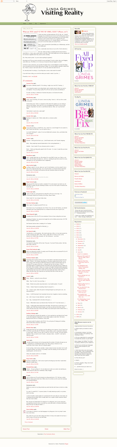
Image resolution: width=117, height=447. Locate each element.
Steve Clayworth (30, 214)
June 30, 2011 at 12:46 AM (32, 419)
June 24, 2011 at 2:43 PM (32, 246)
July (79, 250)
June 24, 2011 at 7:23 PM (32, 337)
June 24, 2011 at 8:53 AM (32, 152)
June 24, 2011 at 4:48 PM (32, 273)
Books (30, 23)
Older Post (66, 429)
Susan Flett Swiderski (31, 249)
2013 (77, 232)
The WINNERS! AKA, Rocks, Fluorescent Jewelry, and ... (82, 267)
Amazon (77, 88)
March (79, 307)
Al (26, 375)
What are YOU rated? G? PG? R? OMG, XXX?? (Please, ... (83, 257)
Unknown (28, 125)
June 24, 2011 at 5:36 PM (32, 310)
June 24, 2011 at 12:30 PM (32, 228)
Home (24, 23)
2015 (77, 228)
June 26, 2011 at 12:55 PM (32, 406)
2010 (77, 314)
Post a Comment (29, 422)
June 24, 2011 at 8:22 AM (32, 122)
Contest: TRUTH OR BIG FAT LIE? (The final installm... (83, 272)
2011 (77, 237)
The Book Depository (80, 142)
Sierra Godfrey (30, 409)
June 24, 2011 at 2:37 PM (32, 238)
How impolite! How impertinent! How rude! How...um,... (83, 296)
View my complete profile (81, 44)
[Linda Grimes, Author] (75, 196)
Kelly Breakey (29, 97)
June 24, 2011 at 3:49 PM (32, 254)
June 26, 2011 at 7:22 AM (32, 382)
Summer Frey (29, 83)
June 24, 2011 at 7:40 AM (32, 94)
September (81, 245)
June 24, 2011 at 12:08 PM (32, 211)
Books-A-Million (78, 141)
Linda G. (28, 138)
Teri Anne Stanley (30, 203)
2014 (77, 230)
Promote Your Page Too (79, 197)
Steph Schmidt (30, 182)
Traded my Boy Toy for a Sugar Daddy (83, 284)
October (80, 243)
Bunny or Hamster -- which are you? (82, 291)
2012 (77, 235)
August (80, 247)
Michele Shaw (29, 327)
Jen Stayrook (29, 231)
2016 (77, 226)
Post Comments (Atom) (49, 434)
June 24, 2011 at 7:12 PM (32, 324)
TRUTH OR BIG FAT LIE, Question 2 (83, 276)
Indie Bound (78, 92)
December (80, 239)
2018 (77, 224)
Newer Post (26, 429)
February (80, 309)
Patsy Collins (29, 358)
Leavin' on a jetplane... (83, 254)
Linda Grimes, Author (79, 194)
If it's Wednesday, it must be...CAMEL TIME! (83, 299)
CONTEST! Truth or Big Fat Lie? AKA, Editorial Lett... (83, 280)
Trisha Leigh (29, 191)
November (80, 241)
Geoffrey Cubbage (30, 313)
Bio (36, 23)
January (80, 311)
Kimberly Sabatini (30, 257)
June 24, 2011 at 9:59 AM (32, 179)
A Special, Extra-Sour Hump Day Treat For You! (83, 262)
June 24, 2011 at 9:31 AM (32, 172)
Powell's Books (78, 90)
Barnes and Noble (79, 89)
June (79, 252)
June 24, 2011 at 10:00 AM (32, 188)
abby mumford (30, 165)
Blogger (66, 443)
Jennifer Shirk (29, 116)
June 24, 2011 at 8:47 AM (32, 135)
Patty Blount (29, 155)
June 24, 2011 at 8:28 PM (32, 355)
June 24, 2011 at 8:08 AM (32, 113)
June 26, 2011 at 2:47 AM (32, 372)
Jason (27, 340)
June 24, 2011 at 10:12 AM (32, 200)
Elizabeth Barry (30, 367)
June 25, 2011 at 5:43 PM (32, 364)
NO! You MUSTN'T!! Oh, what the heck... (83, 288)
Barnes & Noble (78, 161)
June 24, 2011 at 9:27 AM (32, 162)
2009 (77, 316)
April (79, 305)
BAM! (76, 152)
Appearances (43, 23)
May (79, 303)
